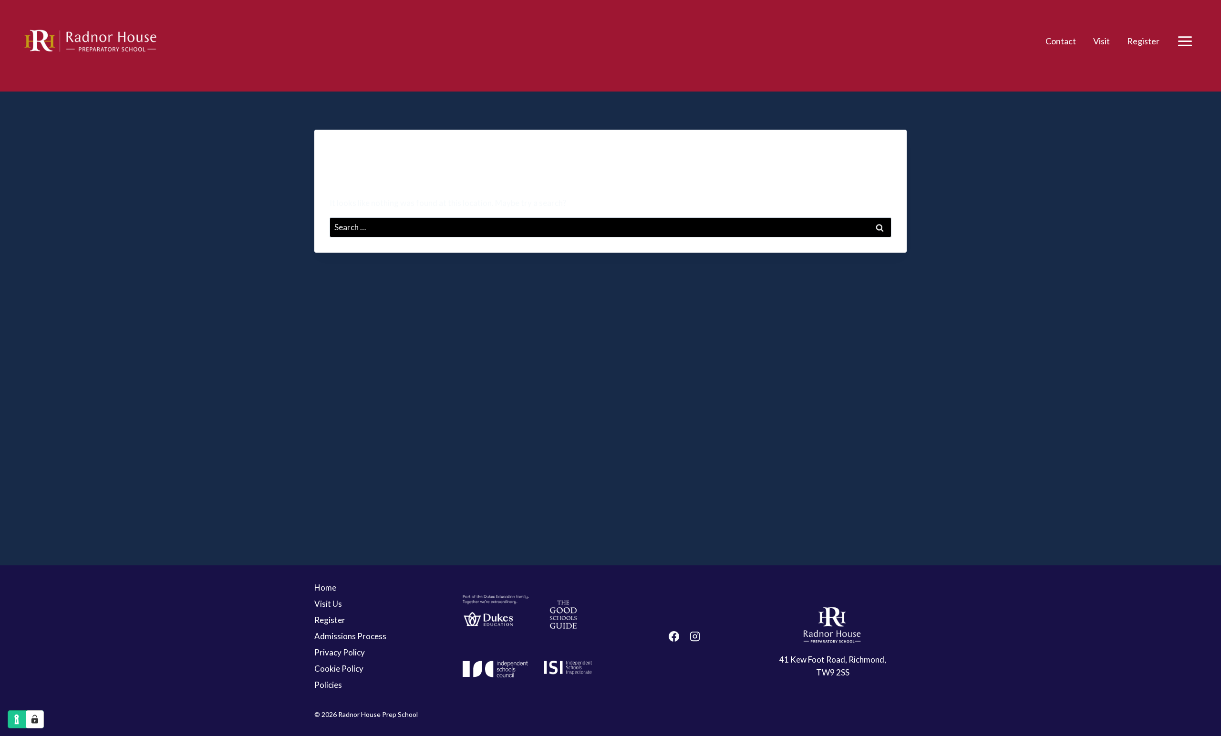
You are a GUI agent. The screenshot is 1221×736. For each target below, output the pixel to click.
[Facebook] (673, 636)
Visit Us (328, 604)
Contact (1060, 41)
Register (1143, 41)
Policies (328, 685)
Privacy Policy (339, 652)
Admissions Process (350, 636)
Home (325, 588)
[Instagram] (694, 636)
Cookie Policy (338, 669)
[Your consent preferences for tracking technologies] (35, 719)
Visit (1101, 41)
